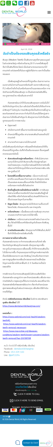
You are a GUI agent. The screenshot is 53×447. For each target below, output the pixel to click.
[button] (48, 11)
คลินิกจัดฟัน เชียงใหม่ (26, 345)
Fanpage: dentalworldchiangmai (26, 407)
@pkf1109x (14, 355)
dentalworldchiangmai (23, 349)
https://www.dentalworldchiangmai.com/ (21, 306)
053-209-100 (17, 352)
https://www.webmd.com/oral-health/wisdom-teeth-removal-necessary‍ (24, 325)
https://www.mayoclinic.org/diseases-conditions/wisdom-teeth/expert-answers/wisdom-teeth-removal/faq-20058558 (26, 335)
